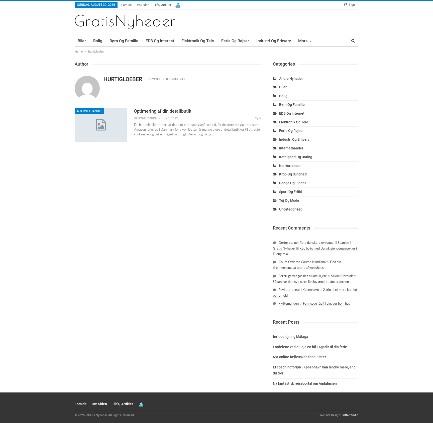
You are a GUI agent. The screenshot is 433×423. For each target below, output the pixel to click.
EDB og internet (160, 41)
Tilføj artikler (162, 5)
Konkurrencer (290, 166)
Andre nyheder (291, 79)
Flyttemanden (289, 303)
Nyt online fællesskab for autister (299, 357)
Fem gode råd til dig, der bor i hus (326, 303)
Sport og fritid (290, 192)
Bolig (97, 41)
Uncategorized (290, 209)
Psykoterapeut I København (299, 290)
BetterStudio (350, 415)
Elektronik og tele (197, 41)
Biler (82, 41)
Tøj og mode (289, 200)
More (303, 41)
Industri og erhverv (273, 41)
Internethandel (89, 111)
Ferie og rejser (235, 41)
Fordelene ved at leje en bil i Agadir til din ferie (310, 347)
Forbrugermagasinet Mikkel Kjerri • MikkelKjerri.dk (316, 276)
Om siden (142, 5)
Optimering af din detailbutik (162, 111)
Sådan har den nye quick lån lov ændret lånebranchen (311, 282)
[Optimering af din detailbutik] (101, 125)
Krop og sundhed (293, 174)
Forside (126, 5)
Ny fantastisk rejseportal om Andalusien (305, 383)
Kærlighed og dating (295, 157)
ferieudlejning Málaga (290, 337)
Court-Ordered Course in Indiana (302, 262)
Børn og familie (124, 41)
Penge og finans (292, 183)
